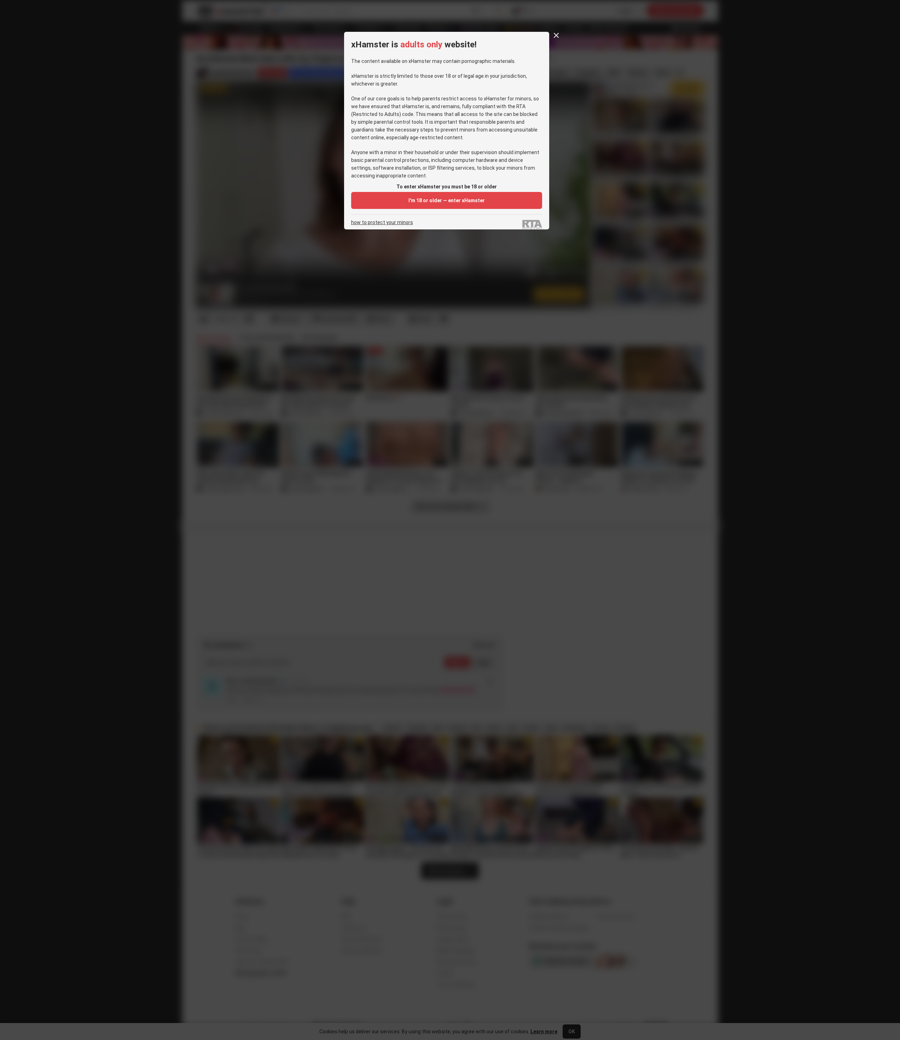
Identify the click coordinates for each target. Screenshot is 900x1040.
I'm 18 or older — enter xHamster (446, 200)
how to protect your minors (382, 222)
